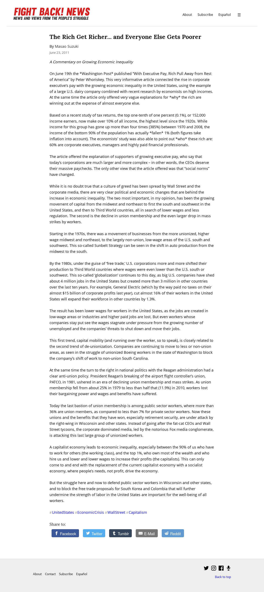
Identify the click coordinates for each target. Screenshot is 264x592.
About (187, 14)
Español (224, 14)
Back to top (223, 577)
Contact (50, 574)
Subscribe (205, 14)
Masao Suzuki (67, 46)
